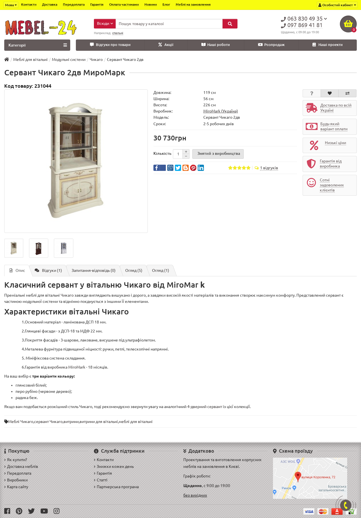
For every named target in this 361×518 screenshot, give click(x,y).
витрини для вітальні (99, 421)
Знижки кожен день (115, 466)
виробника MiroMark (66, 367)
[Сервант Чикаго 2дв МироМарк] (76, 161)
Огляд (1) (160, 270)
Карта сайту (17, 486)
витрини (71, 421)
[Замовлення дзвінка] (345, 505)
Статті (102, 480)
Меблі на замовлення (193, 4)
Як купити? (17, 459)
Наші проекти (330, 45)
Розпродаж (274, 45)
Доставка (49, 4)
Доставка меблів (22, 466)
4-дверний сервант (204, 406)
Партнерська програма (118, 486)
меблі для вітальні (136, 421)
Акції (168, 45)
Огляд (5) (133, 270)
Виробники (17, 480)
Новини (150, 4)
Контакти (28, 4)
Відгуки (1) (52, 270)
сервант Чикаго (48, 421)
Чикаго (67, 295)
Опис (20, 270)
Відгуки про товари (113, 45)
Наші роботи (218, 45)
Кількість (162, 153)
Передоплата (74, 4)
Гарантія (97, 4)
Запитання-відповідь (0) (94, 270)
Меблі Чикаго (20, 421)
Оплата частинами (124, 4)
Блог (166, 4)
